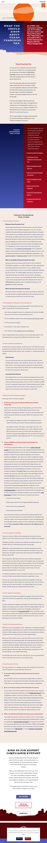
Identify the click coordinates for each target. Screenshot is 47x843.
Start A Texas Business (23, 796)
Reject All (27, 838)
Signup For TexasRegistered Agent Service (23, 805)
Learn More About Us (23, 813)
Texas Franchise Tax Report (21, 721)
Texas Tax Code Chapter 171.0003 (35, 318)
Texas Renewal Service (21, 112)
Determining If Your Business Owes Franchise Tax (34, 159)
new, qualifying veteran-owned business (24, 330)
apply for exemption (10, 256)
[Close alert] (39, 829)
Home (4, 18)
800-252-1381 (18, 729)
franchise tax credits (22, 256)
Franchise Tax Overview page (24, 248)
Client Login (43, 1)
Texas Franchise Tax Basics (35, 153)
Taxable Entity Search (35, 693)
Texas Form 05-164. (24, 611)
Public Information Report (26, 90)
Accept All (19, 838)
